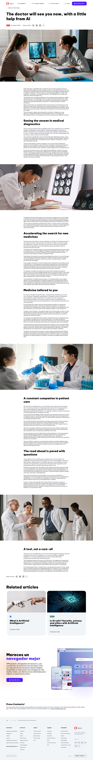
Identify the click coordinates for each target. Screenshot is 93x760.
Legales (49, 727)
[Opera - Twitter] (82, 742)
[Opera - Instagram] (79, 746)
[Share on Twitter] (36, 25)
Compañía (63, 727)
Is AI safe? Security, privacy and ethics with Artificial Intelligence (66, 623)
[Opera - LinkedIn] (75, 746)
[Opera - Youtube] (85, 742)
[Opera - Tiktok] (79, 742)
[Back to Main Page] (10, 3)
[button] (79, 3)
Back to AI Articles (14, 8)
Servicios (22, 727)
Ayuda (35, 727)
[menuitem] (22, 3)
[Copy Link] (43, 25)
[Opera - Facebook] (75, 742)
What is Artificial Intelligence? (19, 621)
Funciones (9, 727)
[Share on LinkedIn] (40, 25)
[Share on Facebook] (33, 25)
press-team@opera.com (58, 708)
